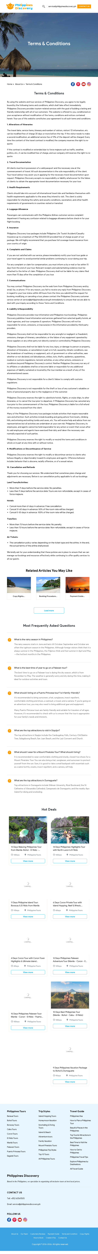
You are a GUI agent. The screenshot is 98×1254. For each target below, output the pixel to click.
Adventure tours (45, 1136)
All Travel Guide (76, 1169)
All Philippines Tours (47, 1159)
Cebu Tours (12, 1129)
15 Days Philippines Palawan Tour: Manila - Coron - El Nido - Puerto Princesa (26, 1015)
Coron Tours (12, 1134)
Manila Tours (12, 1143)
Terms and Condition (69, 1234)
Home (9, 84)
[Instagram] (89, 84)
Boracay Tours (13, 1125)
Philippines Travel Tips (79, 1157)
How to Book (38, 1238)
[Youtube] (84, 84)
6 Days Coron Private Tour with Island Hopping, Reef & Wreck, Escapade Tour (67, 905)
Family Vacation (45, 1141)
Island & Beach (45, 1132)
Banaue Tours (12, 1116)
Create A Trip (51, 1238)
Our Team (24, 1234)
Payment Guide (53, 1234)
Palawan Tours (13, 1147)
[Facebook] (73, 84)
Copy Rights (84, 1234)
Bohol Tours (12, 1120)
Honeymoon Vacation (48, 1120)
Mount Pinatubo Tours (48, 1145)
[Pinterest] (78, 84)
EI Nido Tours (12, 1138)
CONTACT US (84, 6)
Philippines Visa (76, 1116)
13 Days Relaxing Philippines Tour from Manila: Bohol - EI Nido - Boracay (26, 850)
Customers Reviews (37, 1234)
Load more (49, 610)
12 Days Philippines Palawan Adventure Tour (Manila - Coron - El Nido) (69, 961)
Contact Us (62, 1238)
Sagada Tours (12, 1156)
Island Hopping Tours (47, 1116)
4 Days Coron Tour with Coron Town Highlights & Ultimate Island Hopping (28, 961)
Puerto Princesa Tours (16, 1151)
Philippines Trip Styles (47, 1150)
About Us (19, 84)
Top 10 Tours (44, 1154)
